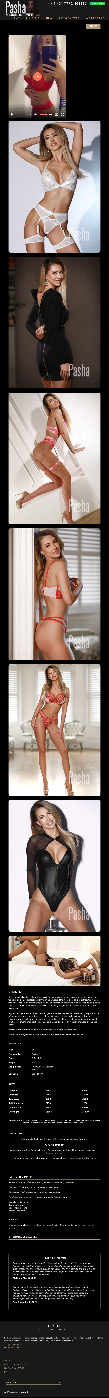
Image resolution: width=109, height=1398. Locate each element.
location (11, 1382)
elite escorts (29, 1197)
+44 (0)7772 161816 (12, 1345)
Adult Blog (9, 1360)
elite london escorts (18, 1208)
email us (26, 1150)
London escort (24, 1338)
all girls (33, 18)
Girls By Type (69, 18)
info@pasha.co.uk (11, 1347)
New (49, 18)
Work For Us (95, 18)
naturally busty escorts (19, 1202)
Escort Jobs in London (15, 1364)
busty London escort (41, 1225)
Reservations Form (54, 1153)
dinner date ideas (17, 1205)
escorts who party (17, 1210)
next (93, 26)
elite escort (58, 1139)
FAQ (6, 1372)
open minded (71, 1338)
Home (15, 18)
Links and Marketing (14, 1368)
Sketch (40, 1005)
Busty (11, 997)
